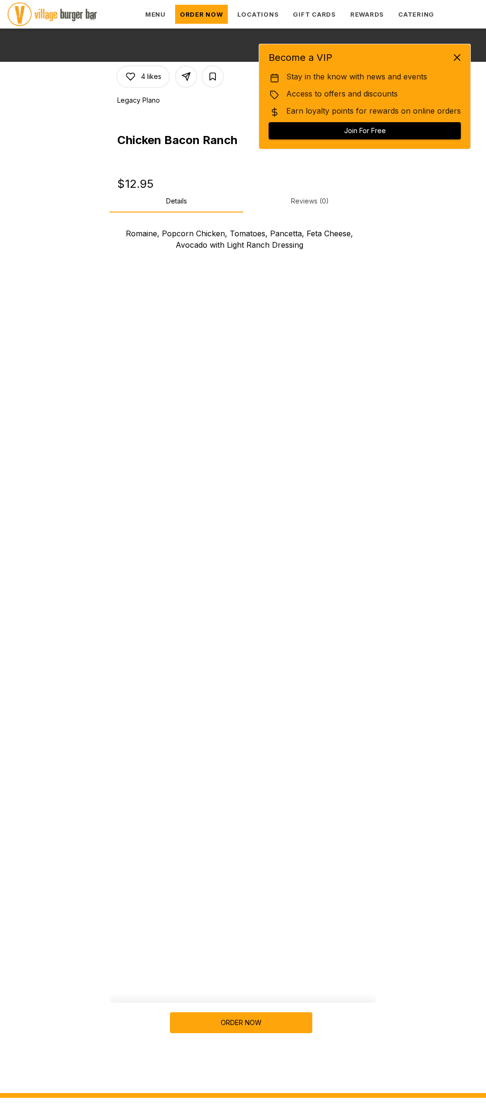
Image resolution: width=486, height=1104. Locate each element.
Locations (258, 14)
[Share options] (186, 76)
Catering (416, 14)
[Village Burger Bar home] (67, 14)
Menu (155, 14)
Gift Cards (314, 14)
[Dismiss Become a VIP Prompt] (457, 57)
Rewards (367, 14)
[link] (241, 1022)
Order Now (201, 14)
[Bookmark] (212, 76)
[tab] (176, 201)
